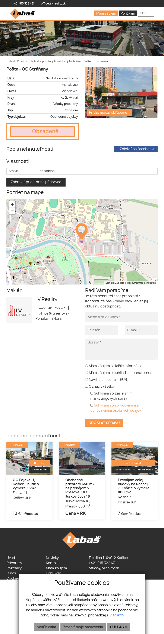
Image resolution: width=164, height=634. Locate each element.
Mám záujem (106, 13)
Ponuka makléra (48, 318)
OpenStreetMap (135, 282)
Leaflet (109, 282)
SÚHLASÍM (118, 627)
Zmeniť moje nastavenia (83, 627)
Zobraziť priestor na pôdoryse (36, 182)
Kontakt (52, 563)
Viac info (117, 615)
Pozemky (14, 568)
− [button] (12, 211)
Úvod (11, 61)
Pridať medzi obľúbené (108, 112)
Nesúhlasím (46, 627)
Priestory (14, 563)
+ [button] (12, 204)
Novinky (52, 558)
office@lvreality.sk (53, 313)
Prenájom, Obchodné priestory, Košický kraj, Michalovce (50, 61)
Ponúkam (128, 13)
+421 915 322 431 (52, 308)
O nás (11, 573)
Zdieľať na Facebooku (137, 149)
